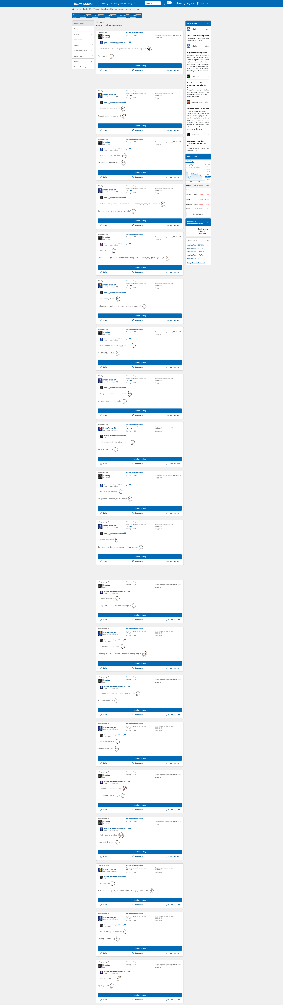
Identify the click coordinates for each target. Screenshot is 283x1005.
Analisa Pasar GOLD (194, 258)
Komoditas (78, 40)
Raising (106, 35)
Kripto (76, 34)
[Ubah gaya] (198, 3)
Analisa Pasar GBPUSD (195, 245)
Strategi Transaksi (80, 51)
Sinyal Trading (79, 56)
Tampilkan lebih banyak (196, 263)
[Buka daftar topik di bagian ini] (91, 28)
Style (202, 3)
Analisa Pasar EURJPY (195, 255)
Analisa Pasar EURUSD (195, 252)
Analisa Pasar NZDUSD (195, 248)
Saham (76, 45)
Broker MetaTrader (91, 9)
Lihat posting (130, 42)
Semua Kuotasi (198, 214)
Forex (76, 29)
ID (207, 3)
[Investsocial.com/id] (82, 3)
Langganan (158, 38)
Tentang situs (107, 3)
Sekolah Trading (80, 67)
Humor (76, 61)
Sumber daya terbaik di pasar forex (203, 231)
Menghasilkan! (120, 3)
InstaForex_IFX (109, 95)
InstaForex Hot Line (109, 9)
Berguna (131, 3)
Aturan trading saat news (129, 9)
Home (78, 9)
